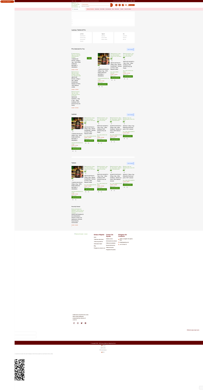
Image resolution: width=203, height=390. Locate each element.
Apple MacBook (82, 35)
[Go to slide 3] (103, 23)
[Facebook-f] (74, 323)
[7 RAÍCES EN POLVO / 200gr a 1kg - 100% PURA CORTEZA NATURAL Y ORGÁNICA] (76, 55)
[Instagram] (77, 323)
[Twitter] (81, 323)
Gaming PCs (125, 35)
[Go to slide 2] (103, 21)
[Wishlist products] (119, 5)
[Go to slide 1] (103, 20)
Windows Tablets (104, 39)
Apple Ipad (103, 35)
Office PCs (124, 37)
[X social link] (130, 1)
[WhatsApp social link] (132, 1)
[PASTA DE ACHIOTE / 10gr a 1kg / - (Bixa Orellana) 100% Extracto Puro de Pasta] (76, 93)
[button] (103, 387)
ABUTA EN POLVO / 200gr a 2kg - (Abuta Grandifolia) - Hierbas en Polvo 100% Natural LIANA (75, 82)
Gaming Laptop (82, 39)
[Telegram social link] (134, 1)
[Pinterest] (85, 323)
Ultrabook (81, 41)
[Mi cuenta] (116, 5)
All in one (124, 39)
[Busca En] (111, 5)
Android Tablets (104, 37)
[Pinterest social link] (131, 1)
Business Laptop (83, 37)
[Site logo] (75, 4)
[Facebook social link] (128, 1)
